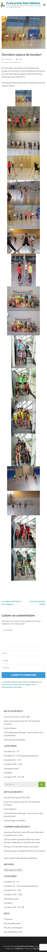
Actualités (8, 773)
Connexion (8, 919)
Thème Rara (19, 948)
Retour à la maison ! (31, 846)
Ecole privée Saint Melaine (23, 3)
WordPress (37, 948)
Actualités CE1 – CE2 (12, 760)
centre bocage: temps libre (14, 740)
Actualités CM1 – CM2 (13, 764)
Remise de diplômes (29, 858)
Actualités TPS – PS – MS (14, 777)
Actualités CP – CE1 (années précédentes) (21, 756)
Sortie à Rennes (10, 728)
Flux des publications (12, 923)
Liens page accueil (11, 768)
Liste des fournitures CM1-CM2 (17, 717)
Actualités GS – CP (11, 751)
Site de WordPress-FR (13, 932)
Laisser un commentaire (12, 62)
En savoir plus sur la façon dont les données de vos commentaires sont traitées (22, 684)
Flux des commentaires (13, 927)
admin (20, 59)
